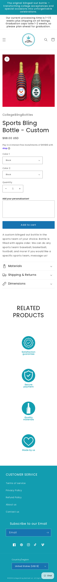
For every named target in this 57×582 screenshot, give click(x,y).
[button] (3, 39)
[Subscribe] (47, 532)
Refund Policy (14, 497)
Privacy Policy (14, 490)
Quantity (7, 182)
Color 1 (6, 154)
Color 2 (6, 168)
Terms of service (16, 483)
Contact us (12, 511)
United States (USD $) (27, 566)
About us (11, 504)
